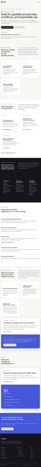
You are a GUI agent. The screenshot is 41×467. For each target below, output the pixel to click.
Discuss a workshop (26, 129)
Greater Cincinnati (21, 455)
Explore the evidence (7, 331)
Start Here (32, 455)
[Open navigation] (38, 2)
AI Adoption (3, 455)
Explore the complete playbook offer (8, 152)
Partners (31, 453)
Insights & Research (21, 453)
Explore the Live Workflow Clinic (7, 242)
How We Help (6, 8)
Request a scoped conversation (9, 344)
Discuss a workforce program (7, 27)
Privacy (31, 457)
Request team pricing (7, 129)
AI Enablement (11, 8)
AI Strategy (3, 451)
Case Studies (20, 451)
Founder (31, 451)
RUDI (4, 2)
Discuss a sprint (6, 148)
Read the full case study (7, 381)
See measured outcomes (19, 27)
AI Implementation (4, 457)
